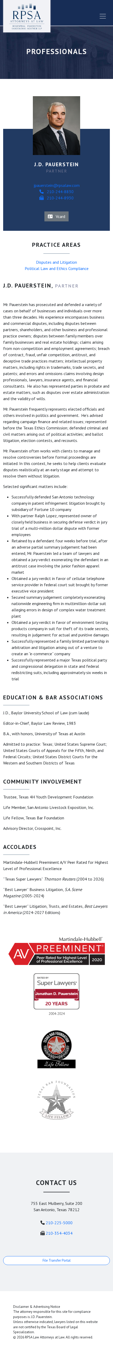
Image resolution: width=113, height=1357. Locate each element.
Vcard (59, 216)
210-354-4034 (59, 1233)
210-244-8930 (59, 197)
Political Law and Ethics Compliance (57, 268)
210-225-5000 (59, 1222)
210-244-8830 (59, 191)
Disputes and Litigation (56, 262)
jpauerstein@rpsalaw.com (57, 185)
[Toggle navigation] (103, 16)
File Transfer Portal (57, 1260)
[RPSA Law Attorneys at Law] (26, 16)
